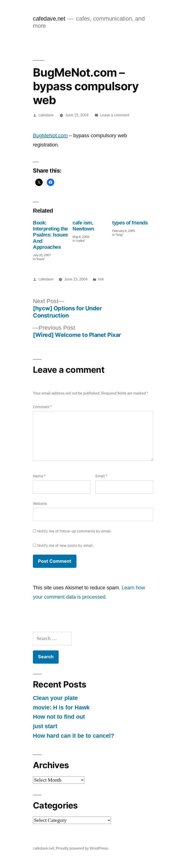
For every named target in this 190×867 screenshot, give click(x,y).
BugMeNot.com (50, 135)
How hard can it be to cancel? (73, 736)
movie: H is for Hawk (61, 707)
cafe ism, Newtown (83, 226)
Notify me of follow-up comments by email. (74, 531)
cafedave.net (49, 19)
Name (39, 476)
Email (101, 476)
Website (40, 503)
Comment (42, 407)
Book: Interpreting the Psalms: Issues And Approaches (50, 235)
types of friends (130, 223)
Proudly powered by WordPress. (82, 848)
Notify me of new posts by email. (65, 545)
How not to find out (59, 717)
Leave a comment (114, 115)
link (101, 279)
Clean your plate (55, 698)
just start (45, 726)
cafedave (46, 115)
